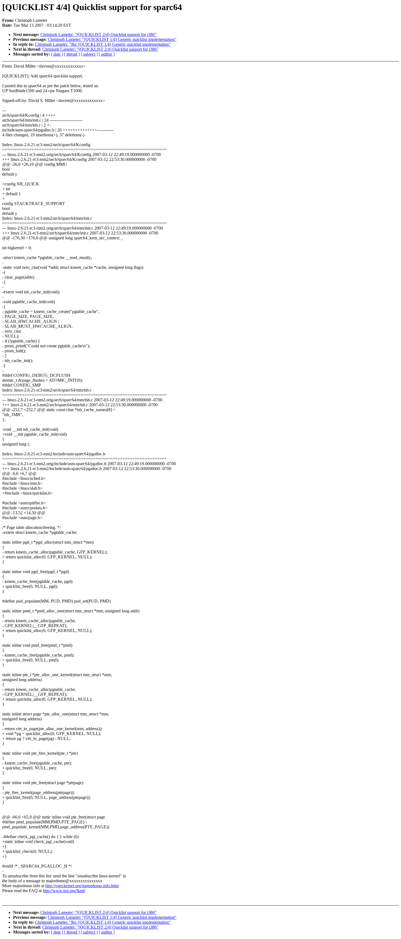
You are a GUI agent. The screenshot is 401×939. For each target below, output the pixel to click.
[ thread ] (72, 54)
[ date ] (57, 54)
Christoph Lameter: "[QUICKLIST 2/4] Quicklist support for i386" (98, 34)
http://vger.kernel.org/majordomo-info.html (82, 885)
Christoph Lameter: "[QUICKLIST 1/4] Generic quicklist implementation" (112, 39)
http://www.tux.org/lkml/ (64, 890)
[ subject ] (89, 54)
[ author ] (107, 54)
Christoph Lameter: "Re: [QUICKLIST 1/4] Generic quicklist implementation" (103, 44)
